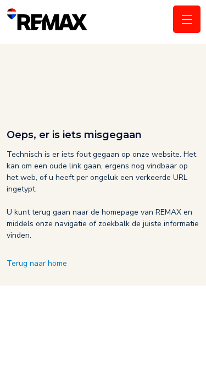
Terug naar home (37, 263)
